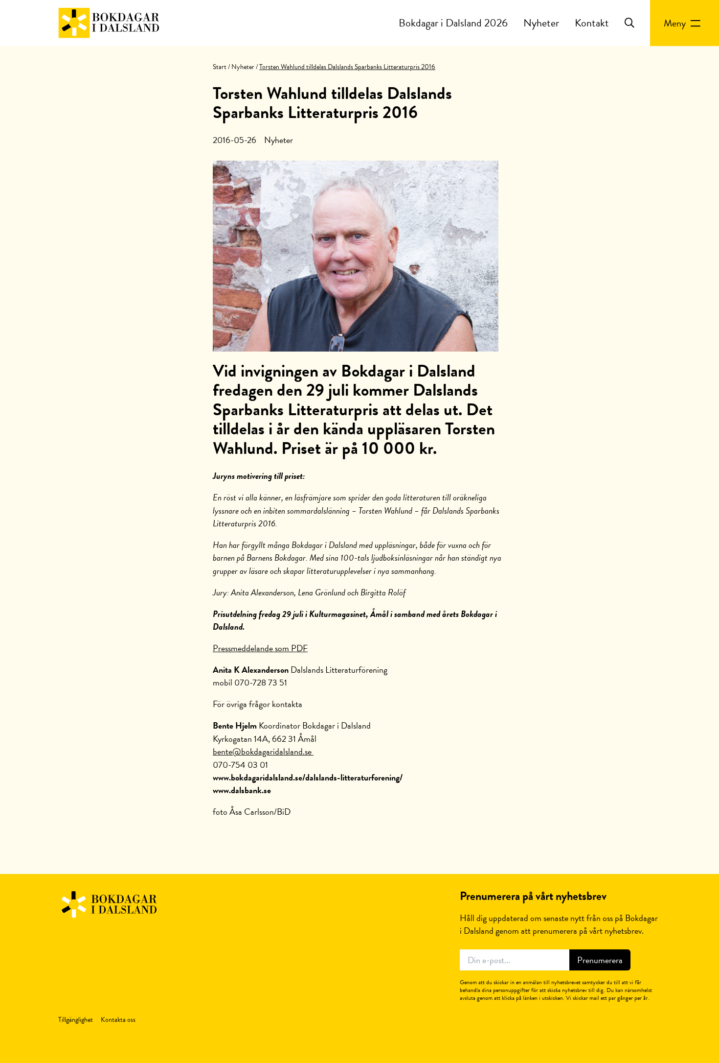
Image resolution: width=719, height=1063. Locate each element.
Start (219, 67)
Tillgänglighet (75, 1020)
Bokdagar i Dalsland (108, 23)
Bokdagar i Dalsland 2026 (453, 23)
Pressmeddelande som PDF (260, 648)
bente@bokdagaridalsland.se (263, 751)
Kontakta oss (118, 1020)
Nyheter (541, 23)
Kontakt (592, 23)
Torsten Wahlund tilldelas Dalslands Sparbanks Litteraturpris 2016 (332, 102)
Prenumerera (600, 960)
